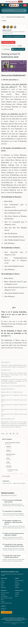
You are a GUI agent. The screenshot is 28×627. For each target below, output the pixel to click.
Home (2, 17)
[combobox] (14, 10)
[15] (9, 336)
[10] (16, 252)
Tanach (16, 582)
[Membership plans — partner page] (14, 5)
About (2, 584)
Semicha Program (5, 592)
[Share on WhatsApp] (6, 433)
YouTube (17, 594)
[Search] (25, 10)
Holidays (17, 587)
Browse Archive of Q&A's (6, 597)
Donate (20, 1)
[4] (26, 114)
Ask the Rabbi (4, 596)
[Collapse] (3, 443)
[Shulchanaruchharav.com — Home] (2, 5)
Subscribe (3, 587)
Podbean (17, 592)
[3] (10, 94)
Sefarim (17, 585)
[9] (19, 222)
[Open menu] (6, 5)
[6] (12, 182)
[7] (18, 204)
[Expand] (5, 447)
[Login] (21, 5)
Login (2, 585)
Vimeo (16, 596)
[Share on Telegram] (10, 433)
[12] (21, 281)
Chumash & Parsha (19, 580)
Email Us (4, 608)
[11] (9, 260)
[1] (18, 80)
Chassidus (17, 584)
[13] (20, 287)
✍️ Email (19, 45)
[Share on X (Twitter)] (13, 433)
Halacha (3, 582)
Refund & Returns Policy (6, 603)
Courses (3, 594)
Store (2, 599)
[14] (8, 317)
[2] (16, 87)
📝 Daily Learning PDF (18, 49)
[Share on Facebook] (17, 433)
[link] (15, 17)
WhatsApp (7, 49)
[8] (26, 210)
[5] (13, 124)
